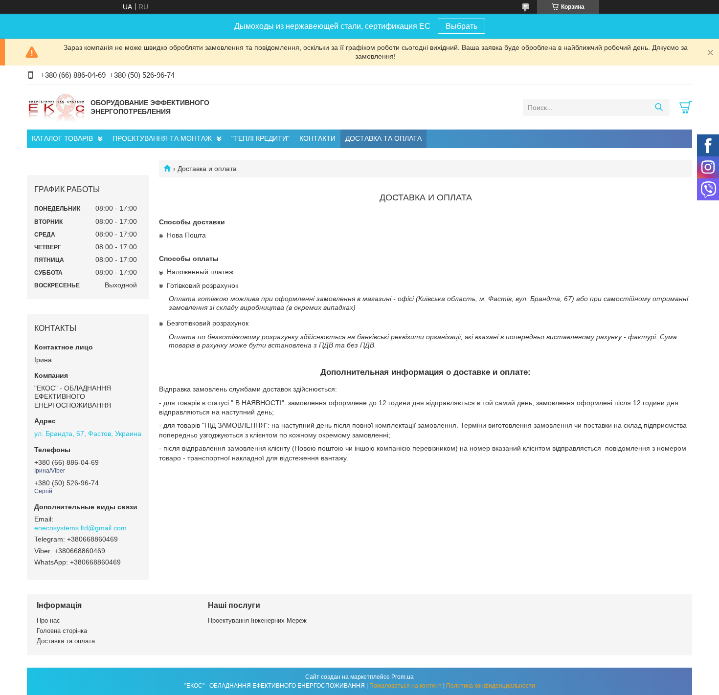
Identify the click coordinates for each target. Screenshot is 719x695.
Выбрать (461, 26)
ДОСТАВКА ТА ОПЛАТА (383, 138)
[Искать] (659, 107)
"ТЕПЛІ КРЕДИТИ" (260, 138)
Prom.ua (402, 676)
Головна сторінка (62, 630)
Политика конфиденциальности (490, 685)
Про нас (48, 620)
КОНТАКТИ (317, 138)
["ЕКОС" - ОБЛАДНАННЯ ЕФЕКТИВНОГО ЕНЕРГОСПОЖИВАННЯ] (56, 107)
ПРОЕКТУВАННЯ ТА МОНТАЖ (162, 138)
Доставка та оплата (66, 641)
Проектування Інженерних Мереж (257, 620)
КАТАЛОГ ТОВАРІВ (62, 138)
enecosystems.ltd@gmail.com (80, 528)
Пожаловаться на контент (405, 685)
